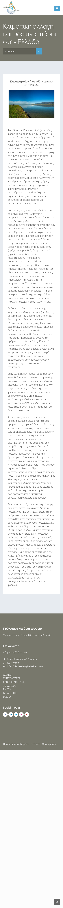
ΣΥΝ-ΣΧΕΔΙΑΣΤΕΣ (13, 682)
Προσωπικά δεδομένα (16, 744)
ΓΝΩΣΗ (7, 689)
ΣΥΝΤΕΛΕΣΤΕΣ (11, 678)
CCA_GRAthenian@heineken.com (25, 666)
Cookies (35, 744)
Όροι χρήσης (49, 744)
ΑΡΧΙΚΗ (7, 674)
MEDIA (7, 696)
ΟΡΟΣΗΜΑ (9, 685)
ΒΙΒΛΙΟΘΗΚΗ (11, 693)
